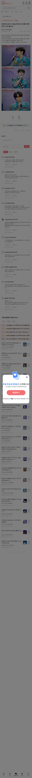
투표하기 (16, 392)
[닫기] (26, 377)
